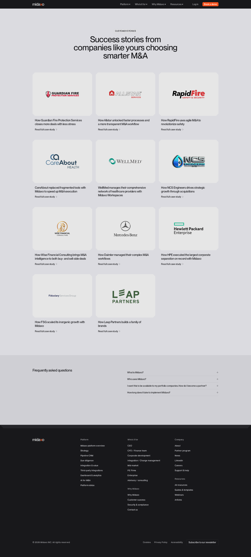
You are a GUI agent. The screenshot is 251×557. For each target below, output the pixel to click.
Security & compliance (138, 505)
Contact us (133, 509)
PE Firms (132, 470)
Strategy (84, 450)
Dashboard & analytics (91, 475)
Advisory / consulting (138, 480)
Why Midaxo (133, 495)
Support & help (182, 470)
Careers (178, 465)
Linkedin (179, 460)
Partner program (182, 450)
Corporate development (139, 455)
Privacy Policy (160, 542)
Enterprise (133, 475)
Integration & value (89, 465)
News (177, 455)
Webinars (179, 495)
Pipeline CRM (86, 455)
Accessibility (177, 542)
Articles (178, 500)
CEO (130, 445)
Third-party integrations (91, 470)
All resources (181, 485)
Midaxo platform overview (92, 445)
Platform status (87, 485)
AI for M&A (85, 480)
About (177, 445)
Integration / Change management (144, 460)
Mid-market (133, 465)
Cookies (147, 542)
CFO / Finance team (137, 450)
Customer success (136, 500)
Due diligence (87, 460)
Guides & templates (184, 490)
